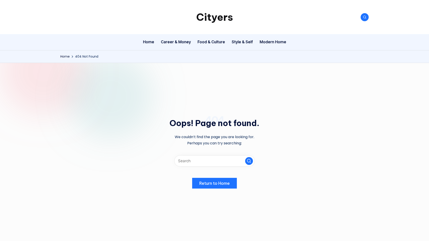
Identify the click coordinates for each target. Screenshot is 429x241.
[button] (249, 161)
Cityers (214, 17)
